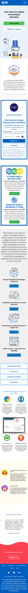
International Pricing (14, 366)
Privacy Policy (22, 493)
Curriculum (14, 286)
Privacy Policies (10, 565)
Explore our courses (14, 29)
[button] (3, 526)
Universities (14, 382)
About (3, 565)
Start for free (14, 23)
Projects (12, 568)
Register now (14, 141)
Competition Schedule (14, 377)
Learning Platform (14, 355)
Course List (14, 371)
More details (14, 145)
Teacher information (21, 565)
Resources (14, 309)
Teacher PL (14, 332)
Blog (17, 568)
